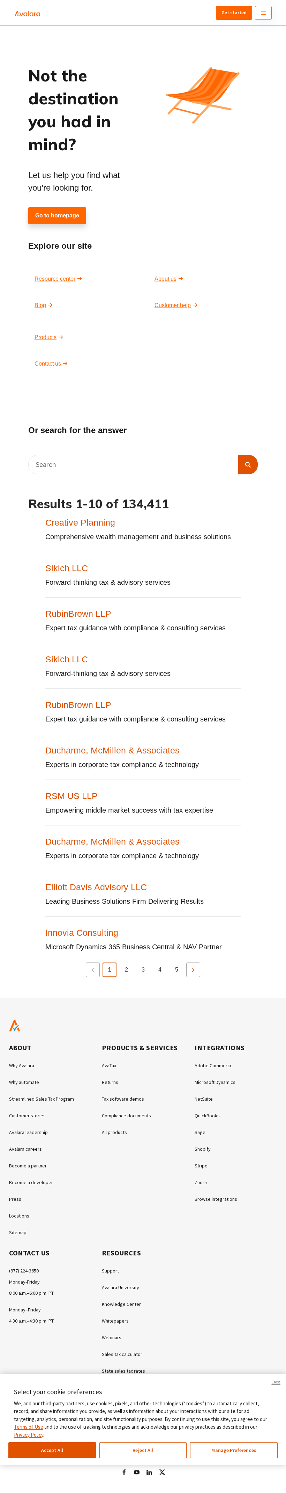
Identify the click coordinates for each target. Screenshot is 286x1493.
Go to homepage (57, 215)
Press (15, 1199)
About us (165, 279)
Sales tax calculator (122, 1354)
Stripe (201, 1166)
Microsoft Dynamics (215, 1082)
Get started (234, 12)
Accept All (52, 1450)
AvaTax (109, 1065)
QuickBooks (207, 1115)
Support (110, 1271)
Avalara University (120, 1287)
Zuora (201, 1182)
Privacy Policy (28, 1434)
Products (46, 337)
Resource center (55, 279)
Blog (40, 305)
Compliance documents (126, 1115)
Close (275, 1382)
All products (114, 1132)
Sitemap (18, 1232)
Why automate (24, 1082)
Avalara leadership (28, 1132)
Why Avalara (21, 1065)
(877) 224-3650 (24, 1271)
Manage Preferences (233, 1450)
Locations (19, 1216)
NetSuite (204, 1099)
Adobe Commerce (214, 1065)
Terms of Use (28, 1426)
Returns (110, 1082)
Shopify (203, 1149)
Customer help (173, 305)
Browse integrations (216, 1199)
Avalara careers (25, 1149)
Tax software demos (123, 1099)
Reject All (143, 1450)
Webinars (111, 1337)
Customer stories (27, 1115)
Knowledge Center (121, 1304)
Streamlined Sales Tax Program (41, 1099)
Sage (200, 1132)
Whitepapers (115, 1321)
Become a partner (28, 1166)
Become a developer (31, 1182)
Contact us (48, 364)
